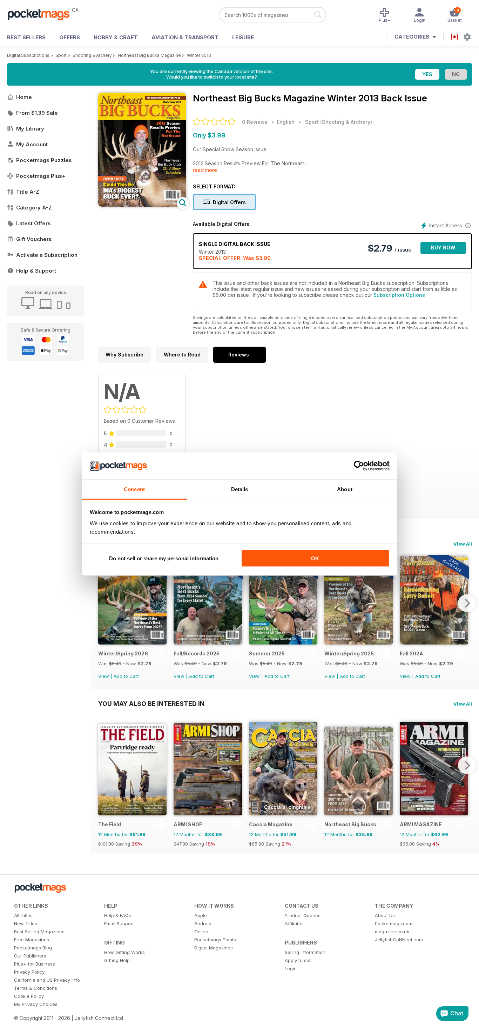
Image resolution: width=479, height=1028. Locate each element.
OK (315, 558)
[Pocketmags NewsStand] (42, 14)
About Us (385, 915)
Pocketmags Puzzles (44, 160)
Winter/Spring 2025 (349, 653)
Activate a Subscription (46, 255)
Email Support (119, 923)
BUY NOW (443, 248)
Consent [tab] (134, 489)
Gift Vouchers (34, 239)
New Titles (25, 923)
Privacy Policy (29, 972)
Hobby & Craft (116, 37)
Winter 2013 (199, 55)
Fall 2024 (411, 653)
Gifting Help (117, 960)
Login (291, 968)
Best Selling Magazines (39, 931)
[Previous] (103, 603)
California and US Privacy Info (47, 980)
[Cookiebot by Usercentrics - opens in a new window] (359, 466)
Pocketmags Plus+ (41, 176)
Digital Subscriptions (28, 55)
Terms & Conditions (35, 988)
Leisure (243, 37)
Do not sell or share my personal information (163, 558)
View (103, 676)
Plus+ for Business (34, 964)
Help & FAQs (117, 915)
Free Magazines (31, 939)
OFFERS (69, 37)
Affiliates (294, 923)
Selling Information (305, 952)
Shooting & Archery (92, 55)
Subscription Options (399, 295)
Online (201, 931)
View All (462, 544)
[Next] (466, 603)
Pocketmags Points (215, 939)
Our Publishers (30, 956)
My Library (30, 128)
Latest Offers (33, 223)
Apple (200, 915)
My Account (32, 144)
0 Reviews (255, 122)
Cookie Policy (29, 996)
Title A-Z (27, 191)
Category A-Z (34, 207)
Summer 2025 (267, 653)
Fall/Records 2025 (197, 653)
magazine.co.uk (392, 931)
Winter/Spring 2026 (123, 653)
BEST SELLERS (26, 37)
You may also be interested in (151, 703)
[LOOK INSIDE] (142, 205)
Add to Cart (126, 676)
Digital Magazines (213, 947)
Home (24, 97)
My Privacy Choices (36, 1004)
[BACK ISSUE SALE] (132, 643)
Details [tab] (239, 489)
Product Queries (303, 915)
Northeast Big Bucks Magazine (149, 55)
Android (202, 923)
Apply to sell (298, 960)
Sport (61, 55)
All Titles (23, 915)
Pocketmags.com (393, 923)
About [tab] (344, 489)
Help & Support (36, 270)
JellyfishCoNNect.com (399, 939)
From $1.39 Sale (37, 112)
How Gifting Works (124, 952)
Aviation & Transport (184, 37)
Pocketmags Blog (33, 947)
